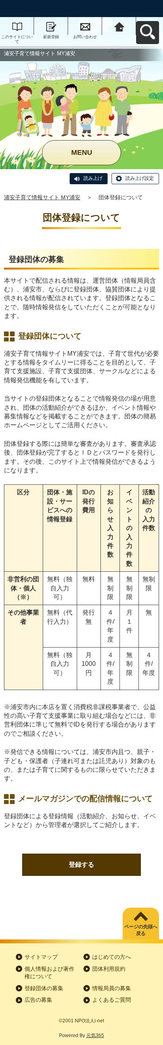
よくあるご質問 (111, 1000)
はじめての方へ (111, 957)
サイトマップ (41, 957)
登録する (81, 864)
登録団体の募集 (44, 988)
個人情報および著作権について (49, 973)
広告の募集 (38, 1000)
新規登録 (51, 37)
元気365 (95, 1035)
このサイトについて (17, 39)
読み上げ (92, 178)
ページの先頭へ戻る (140, 930)
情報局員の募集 (111, 988)
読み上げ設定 (139, 178)
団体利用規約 (108, 969)
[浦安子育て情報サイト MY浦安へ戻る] (119, 26)
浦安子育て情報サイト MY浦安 (42, 197)
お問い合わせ (85, 37)
